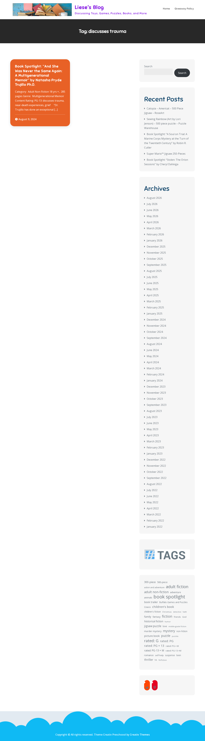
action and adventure (154, 587)
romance (149, 655)
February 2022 (155, 520)
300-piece (150, 582)
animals (148, 597)
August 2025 (154, 271)
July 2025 (152, 277)
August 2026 (154, 198)
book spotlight (169, 596)
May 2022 (152, 502)
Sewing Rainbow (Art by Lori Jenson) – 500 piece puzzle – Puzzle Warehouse (165, 123)
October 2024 (155, 332)
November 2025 (156, 252)
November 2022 (156, 466)
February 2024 (155, 374)
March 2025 (154, 301)
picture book (152, 636)
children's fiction (152, 611)
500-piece (162, 582)
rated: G (151, 640)
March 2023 (154, 441)
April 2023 (153, 435)
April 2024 (153, 362)
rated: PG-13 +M (173, 650)
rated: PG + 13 (154, 646)
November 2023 (156, 392)
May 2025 (152, 289)
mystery (169, 631)
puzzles (175, 636)
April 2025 (153, 295)
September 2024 (156, 338)
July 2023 (152, 417)
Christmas (167, 612)
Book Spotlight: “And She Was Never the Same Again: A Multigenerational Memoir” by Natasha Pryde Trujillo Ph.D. (38, 75)
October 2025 (155, 259)
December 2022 (156, 459)
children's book (163, 607)
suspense (170, 655)
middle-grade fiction (177, 626)
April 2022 (153, 508)
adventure (175, 592)
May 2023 (152, 429)
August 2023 (154, 411)
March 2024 (154, 368)
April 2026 (153, 222)
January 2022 (154, 526)
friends (177, 616)
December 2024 (156, 319)
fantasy (156, 616)
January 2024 (154, 380)
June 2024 (153, 350)
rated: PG (166, 641)
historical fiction (153, 621)
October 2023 (155, 399)
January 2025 (154, 313)
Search (148, 66)
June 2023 (153, 423)
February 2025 (155, 307)
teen (178, 655)
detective (177, 612)
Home (166, 8)
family (147, 616)
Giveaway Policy (184, 8)
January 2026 (154, 240)
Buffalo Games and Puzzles (173, 602)
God (184, 616)
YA (156, 659)
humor (168, 621)
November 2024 (156, 325)
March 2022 (154, 514)
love (165, 626)
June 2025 (153, 283)
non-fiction (181, 631)
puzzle (165, 636)
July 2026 (152, 204)
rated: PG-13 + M (154, 650)
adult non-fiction (156, 592)
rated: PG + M (172, 646)
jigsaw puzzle (152, 626)
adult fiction (177, 586)
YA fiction (162, 660)
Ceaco (147, 607)
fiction (167, 616)
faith (185, 612)
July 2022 (152, 490)
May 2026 (152, 216)
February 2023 (155, 447)
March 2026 (154, 228)
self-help (159, 655)
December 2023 (156, 386)
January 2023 (154, 453)
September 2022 (156, 478)
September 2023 (156, 405)
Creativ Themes (140, 734)
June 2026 (153, 210)
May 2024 (152, 356)
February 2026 (155, 234)
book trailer (151, 602)
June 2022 (153, 496)
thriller (148, 660)
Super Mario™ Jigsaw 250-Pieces (166, 153)
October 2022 (155, 472)
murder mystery (152, 631)
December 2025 (156, 246)
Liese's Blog (89, 7)
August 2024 (154, 344)
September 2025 (156, 265)
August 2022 (154, 484)
